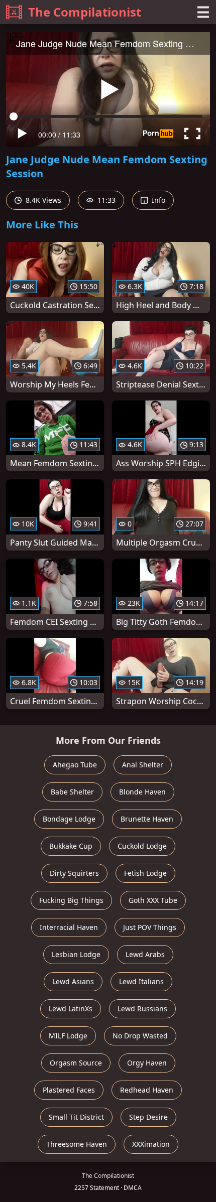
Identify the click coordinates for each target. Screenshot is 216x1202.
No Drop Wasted (140, 1035)
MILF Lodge (68, 1035)
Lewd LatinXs (70, 1008)
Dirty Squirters (74, 873)
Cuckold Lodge (142, 846)
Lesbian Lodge (76, 954)
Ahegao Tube (75, 764)
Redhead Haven (146, 1090)
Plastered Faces (69, 1090)
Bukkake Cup (70, 846)
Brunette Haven (147, 819)
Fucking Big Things (71, 900)
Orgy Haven (147, 1062)
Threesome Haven (76, 1144)
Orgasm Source (76, 1062)
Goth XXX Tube (153, 900)
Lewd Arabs (145, 954)
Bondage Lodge (69, 819)
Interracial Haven (69, 927)
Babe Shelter (72, 791)
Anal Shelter (142, 764)
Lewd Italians (141, 981)
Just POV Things (149, 927)
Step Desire (148, 1117)
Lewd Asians (73, 981)
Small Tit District (76, 1117)
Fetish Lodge (145, 873)
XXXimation (151, 1144)
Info (157, 200)
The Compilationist (84, 12)
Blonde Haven (142, 791)
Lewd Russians (142, 1008)
